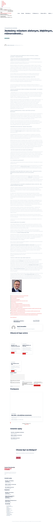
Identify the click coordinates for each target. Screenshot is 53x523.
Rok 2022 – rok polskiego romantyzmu (15, 346)
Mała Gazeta (9, 508)
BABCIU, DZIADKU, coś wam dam (16, 435)
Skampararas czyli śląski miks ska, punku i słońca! (10, 501)
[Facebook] (4, 476)
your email (10, 15)
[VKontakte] (7, 476)
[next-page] (10, 422)
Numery (8, 509)
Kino (8, 507)
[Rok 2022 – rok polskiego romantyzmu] (15, 339)
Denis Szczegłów (10, 45)
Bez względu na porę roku (9, 487)
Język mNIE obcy (10, 506)
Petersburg (3, 2)
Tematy (3, 1)
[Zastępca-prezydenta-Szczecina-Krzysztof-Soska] (19, 295)
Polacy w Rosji (9, 514)
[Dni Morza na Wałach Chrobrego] (16, 307)
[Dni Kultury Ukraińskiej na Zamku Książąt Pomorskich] (20, 304)
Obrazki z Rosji (9, 510)
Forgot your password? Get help (5, 13)
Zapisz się (18, 457)
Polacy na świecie (10, 512)
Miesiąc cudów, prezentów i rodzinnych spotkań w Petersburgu (9, 497)
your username (10, 10)
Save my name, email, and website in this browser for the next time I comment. (38, 383)
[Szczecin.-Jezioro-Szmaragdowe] (16, 303)
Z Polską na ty (4, 3)
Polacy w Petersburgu (9, 513)
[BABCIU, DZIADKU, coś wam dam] (27, 339)
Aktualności (13, 413)
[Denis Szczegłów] (5, 45)
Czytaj (13, 352)
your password (10, 11)
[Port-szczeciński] (13, 298)
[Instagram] (6, 476)
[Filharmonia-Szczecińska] (15, 299)
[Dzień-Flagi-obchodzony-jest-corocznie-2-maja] (19, 300)
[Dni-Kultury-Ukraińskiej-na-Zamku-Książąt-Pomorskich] (20, 305)
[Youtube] (9, 476)
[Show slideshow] (13, 317)
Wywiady (8, 515)
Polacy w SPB (4, 4)
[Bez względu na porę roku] (15, 357)
